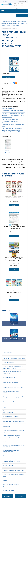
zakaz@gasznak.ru (18, 8)
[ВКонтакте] (14, 83)
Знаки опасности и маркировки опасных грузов (13, 431)
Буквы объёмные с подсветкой (11, 416)
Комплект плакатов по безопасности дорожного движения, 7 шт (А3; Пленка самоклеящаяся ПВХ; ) (14, 259)
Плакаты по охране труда (13, 25)
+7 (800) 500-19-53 (18, 4)
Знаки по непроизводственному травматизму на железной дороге (12, 436)
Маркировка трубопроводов (10, 382)
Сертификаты (7, 496)
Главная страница (5, 21)
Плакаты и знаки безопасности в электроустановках (11, 450)
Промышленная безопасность (11, 455)
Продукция (13, 21)
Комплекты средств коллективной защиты (12, 406)
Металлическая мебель (9, 401)
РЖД (4, 441)
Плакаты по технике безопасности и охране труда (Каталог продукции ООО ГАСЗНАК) (14, 23)
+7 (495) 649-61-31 (18, 6)
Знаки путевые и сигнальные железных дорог (13, 475)
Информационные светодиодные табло (13, 397)
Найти (22, 15)
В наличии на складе (8, 490)
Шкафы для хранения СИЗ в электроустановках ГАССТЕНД (11, 460)
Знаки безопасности (8, 362)
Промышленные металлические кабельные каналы (11, 411)
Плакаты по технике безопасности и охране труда (12, 372)
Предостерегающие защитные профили (13, 387)
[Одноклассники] (16, 83)
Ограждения (6, 426)
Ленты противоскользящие (10, 377)
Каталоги (20, 496)
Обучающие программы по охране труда (13, 421)
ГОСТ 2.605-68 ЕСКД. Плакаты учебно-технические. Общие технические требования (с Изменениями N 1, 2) (12, 130)
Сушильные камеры (8, 465)
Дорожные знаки (7, 352)
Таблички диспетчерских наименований (13, 470)
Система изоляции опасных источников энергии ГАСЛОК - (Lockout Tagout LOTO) (14, 357)
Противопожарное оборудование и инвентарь (12, 392)
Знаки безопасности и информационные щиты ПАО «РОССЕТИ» (13, 367)
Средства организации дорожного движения (12, 485)
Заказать (8, 77)
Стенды (5, 480)
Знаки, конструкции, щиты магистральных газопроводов (14, 446)
